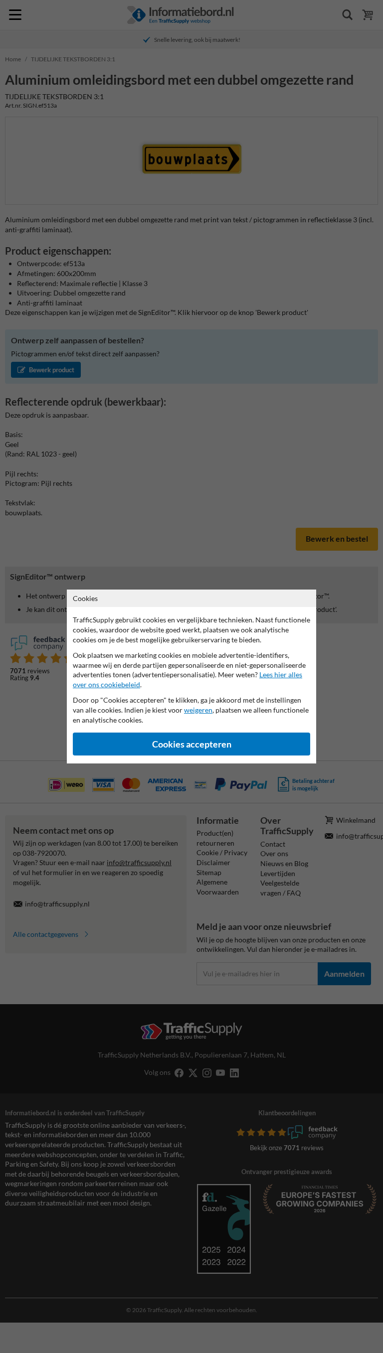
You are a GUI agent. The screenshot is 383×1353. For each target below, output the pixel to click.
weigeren (198, 710)
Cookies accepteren (191, 744)
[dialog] (191, 676)
